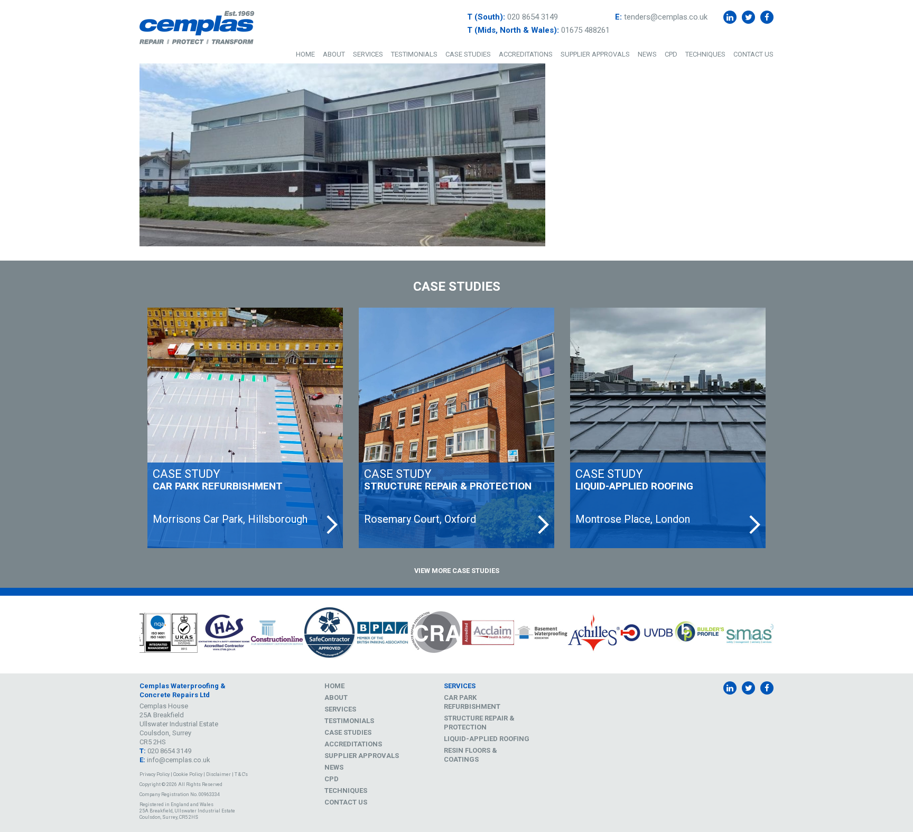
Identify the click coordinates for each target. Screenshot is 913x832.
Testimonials (414, 54)
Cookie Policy (187, 774)
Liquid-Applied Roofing (486, 739)
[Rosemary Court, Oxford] (456, 428)
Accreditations (526, 54)
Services (368, 54)
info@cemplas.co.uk (178, 760)
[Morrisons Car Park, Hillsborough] (245, 428)
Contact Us (753, 54)
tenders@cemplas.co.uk (665, 17)
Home (305, 54)
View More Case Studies (456, 571)
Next (781, 635)
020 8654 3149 (532, 17)
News (647, 54)
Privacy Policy (154, 774)
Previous (131, 635)
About (334, 54)
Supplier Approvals (595, 54)
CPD (671, 54)
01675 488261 (585, 30)
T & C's (241, 774)
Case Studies (468, 54)
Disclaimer (218, 774)
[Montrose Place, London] (668, 428)
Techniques (705, 54)
